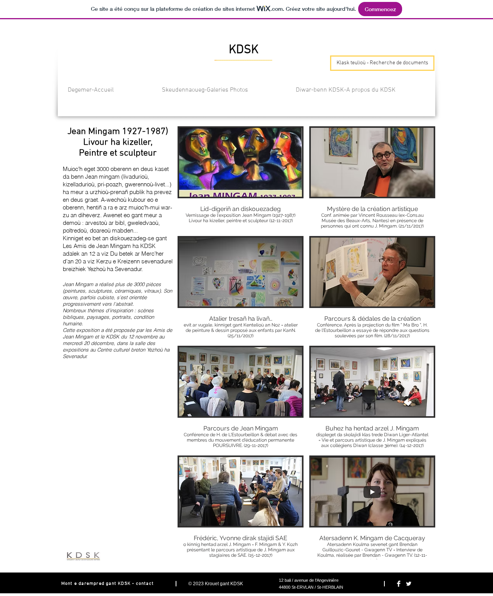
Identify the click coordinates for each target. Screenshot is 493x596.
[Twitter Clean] (409, 584)
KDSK (236, 583)
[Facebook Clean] (399, 584)
